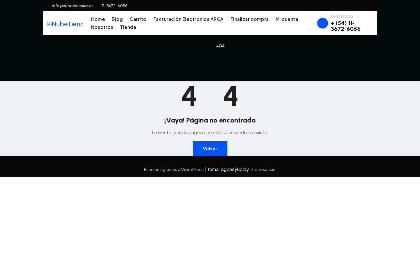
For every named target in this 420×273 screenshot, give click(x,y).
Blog (117, 19)
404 (220, 45)
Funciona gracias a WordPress (174, 169)
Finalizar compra (250, 19)
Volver (210, 148)
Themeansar (262, 169)
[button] (310, 23)
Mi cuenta (287, 19)
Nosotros (102, 27)
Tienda (128, 27)
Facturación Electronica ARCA (188, 19)
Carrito (138, 19)
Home (98, 19)
